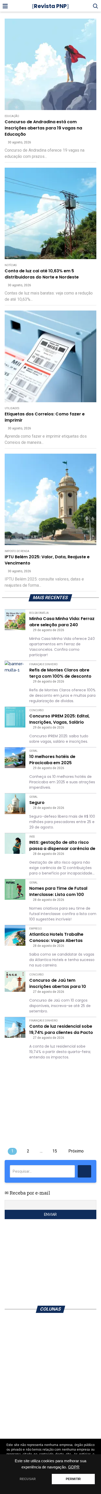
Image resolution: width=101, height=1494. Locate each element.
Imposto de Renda (17, 551)
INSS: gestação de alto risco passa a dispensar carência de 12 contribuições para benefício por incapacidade (62, 845)
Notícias (11, 265)
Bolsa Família (39, 612)
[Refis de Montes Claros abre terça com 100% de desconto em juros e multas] (15, 668)
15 (54, 1151)
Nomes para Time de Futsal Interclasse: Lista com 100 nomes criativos (58, 891)
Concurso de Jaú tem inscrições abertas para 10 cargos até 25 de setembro (58, 983)
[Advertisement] (50, 69)
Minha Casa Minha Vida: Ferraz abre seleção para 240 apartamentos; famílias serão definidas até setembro (62, 622)
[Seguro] (15, 803)
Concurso (36, 710)
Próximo (76, 1151)
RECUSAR (28, 1479)
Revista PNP (50, 6)
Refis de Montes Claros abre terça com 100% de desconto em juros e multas (60, 673)
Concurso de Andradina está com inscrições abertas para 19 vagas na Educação (43, 128)
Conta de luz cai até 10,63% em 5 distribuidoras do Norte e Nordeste (42, 274)
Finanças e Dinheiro (43, 664)
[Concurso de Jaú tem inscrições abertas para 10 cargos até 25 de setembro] (15, 981)
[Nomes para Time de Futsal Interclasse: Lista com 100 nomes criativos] (15, 889)
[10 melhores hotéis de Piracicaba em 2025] (15, 757)
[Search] (84, 1171)
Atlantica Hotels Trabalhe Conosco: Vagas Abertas (56, 937)
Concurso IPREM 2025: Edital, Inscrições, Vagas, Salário (59, 719)
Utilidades (12, 408)
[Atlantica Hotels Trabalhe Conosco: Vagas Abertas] (15, 935)
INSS (32, 836)
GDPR (74, 1467)
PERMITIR (73, 1479)
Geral (33, 750)
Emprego (35, 928)
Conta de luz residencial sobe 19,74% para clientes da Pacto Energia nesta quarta (61, 1029)
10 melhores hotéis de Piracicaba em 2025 (52, 760)
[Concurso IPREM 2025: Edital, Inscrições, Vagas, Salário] (15, 717)
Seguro (37, 803)
